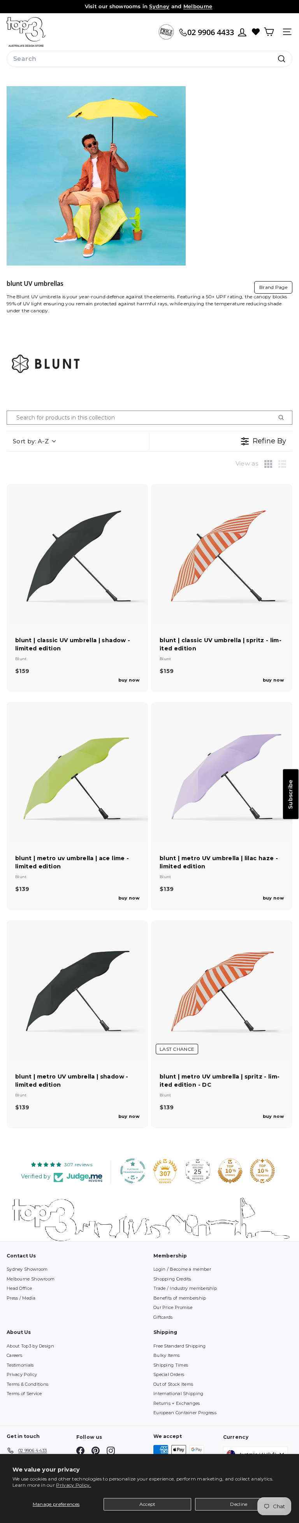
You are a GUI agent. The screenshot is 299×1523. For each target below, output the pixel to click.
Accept (147, 1504)
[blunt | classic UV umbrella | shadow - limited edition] (77, 554)
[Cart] (269, 31)
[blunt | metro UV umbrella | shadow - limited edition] (77, 991)
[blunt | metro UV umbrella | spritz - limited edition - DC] (221, 991)
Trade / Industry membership (185, 1288)
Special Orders (168, 1374)
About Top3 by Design (30, 1346)
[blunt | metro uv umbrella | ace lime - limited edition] (77, 772)
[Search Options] (284, 418)
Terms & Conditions (27, 1384)
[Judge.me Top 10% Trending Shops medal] (262, 1170)
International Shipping (178, 1393)
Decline (238, 1504)
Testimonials (20, 1365)
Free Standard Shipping (179, 1346)
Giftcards (163, 1317)
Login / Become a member (182, 1269)
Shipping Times (170, 1365)
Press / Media (21, 1298)
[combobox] (149, 59)
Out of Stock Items (173, 1384)
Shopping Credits (172, 1279)
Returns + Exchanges (176, 1403)
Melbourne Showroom (31, 1279)
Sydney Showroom (27, 1269)
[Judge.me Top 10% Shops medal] (230, 1170)
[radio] (268, 464)
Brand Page (273, 287)
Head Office (19, 1288)
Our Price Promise (172, 1307)
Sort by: (31, 441)
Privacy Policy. (73, 1485)
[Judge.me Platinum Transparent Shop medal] (132, 1170)
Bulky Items (166, 1355)
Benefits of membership (179, 1298)
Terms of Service (24, 1393)
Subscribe (290, 794)
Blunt (21, 659)
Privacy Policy (22, 1374)
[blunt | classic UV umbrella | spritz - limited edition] (221, 554)
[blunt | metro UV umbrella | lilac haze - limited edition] (221, 772)
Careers (14, 1355)
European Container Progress (184, 1412)
